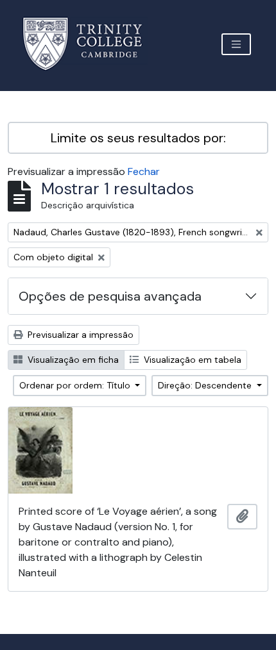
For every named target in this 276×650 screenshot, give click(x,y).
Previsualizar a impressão (79, 334)
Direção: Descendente (206, 385)
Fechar (144, 171)
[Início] (90, 44)
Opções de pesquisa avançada (110, 296)
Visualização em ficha (72, 359)
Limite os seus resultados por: (138, 137)
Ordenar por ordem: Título (76, 385)
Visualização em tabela (191, 359)
